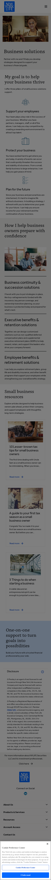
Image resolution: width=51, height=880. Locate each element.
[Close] (47, 844)
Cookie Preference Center (25, 868)
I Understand (25, 875)
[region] (25, 860)
